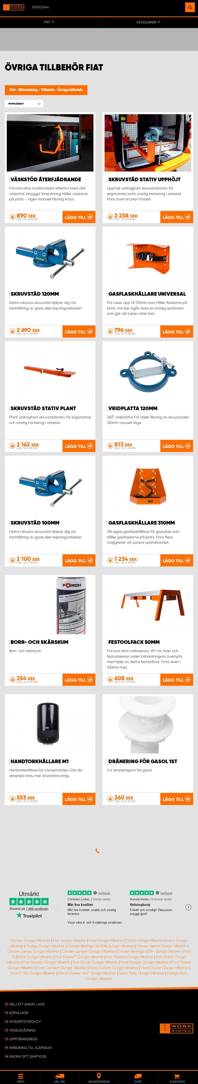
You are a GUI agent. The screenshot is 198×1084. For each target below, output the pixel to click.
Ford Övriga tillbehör (106, 940)
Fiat (13, 90)
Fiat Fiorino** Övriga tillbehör (80, 957)
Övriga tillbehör (70, 90)
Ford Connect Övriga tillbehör (62, 968)
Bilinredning (28, 90)
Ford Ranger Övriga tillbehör (145, 962)
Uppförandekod (23, 1039)
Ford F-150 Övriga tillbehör (33, 973)
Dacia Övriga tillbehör (144, 940)
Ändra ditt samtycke (27, 1056)
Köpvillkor (18, 1013)
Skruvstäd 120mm (35, 294)
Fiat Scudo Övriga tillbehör (95, 962)
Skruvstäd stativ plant (43, 408)
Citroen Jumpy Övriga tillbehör (33, 951)
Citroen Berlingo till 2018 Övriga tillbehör (100, 946)
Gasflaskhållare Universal (147, 294)
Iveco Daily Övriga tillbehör (141, 973)
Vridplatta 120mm (132, 408)
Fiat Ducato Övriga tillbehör (46, 962)
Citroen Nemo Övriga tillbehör (162, 946)
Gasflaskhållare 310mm (141, 523)
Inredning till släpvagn (30, 1048)
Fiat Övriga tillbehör (69, 940)
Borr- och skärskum (39, 642)
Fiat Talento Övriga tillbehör (129, 957)
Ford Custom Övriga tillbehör (113, 968)
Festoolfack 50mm (134, 642)
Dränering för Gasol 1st (142, 761)
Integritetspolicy (25, 1022)
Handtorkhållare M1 (40, 761)
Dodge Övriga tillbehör (45, 946)
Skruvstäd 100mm (35, 523)
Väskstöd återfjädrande (46, 179)
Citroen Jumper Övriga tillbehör (88, 951)
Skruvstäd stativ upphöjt (144, 179)
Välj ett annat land (27, 1004)
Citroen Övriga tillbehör (30, 940)
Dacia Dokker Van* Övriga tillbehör (87, 973)
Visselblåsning (22, 1030)
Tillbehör (48, 90)
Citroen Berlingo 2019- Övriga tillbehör (150, 951)
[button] (24, 103)
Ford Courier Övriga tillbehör (165, 968)
